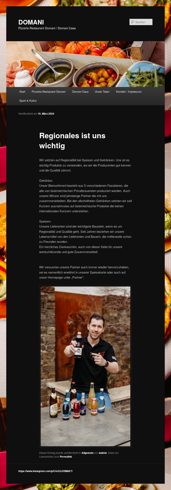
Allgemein (87, 453)
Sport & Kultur (27, 100)
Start (22, 91)
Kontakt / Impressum (129, 91)
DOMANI (31, 21)
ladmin (103, 453)
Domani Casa (80, 91)
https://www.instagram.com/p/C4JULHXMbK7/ (45, 471)
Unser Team (102, 91)
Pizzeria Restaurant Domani (48, 91)
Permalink (66, 456)
